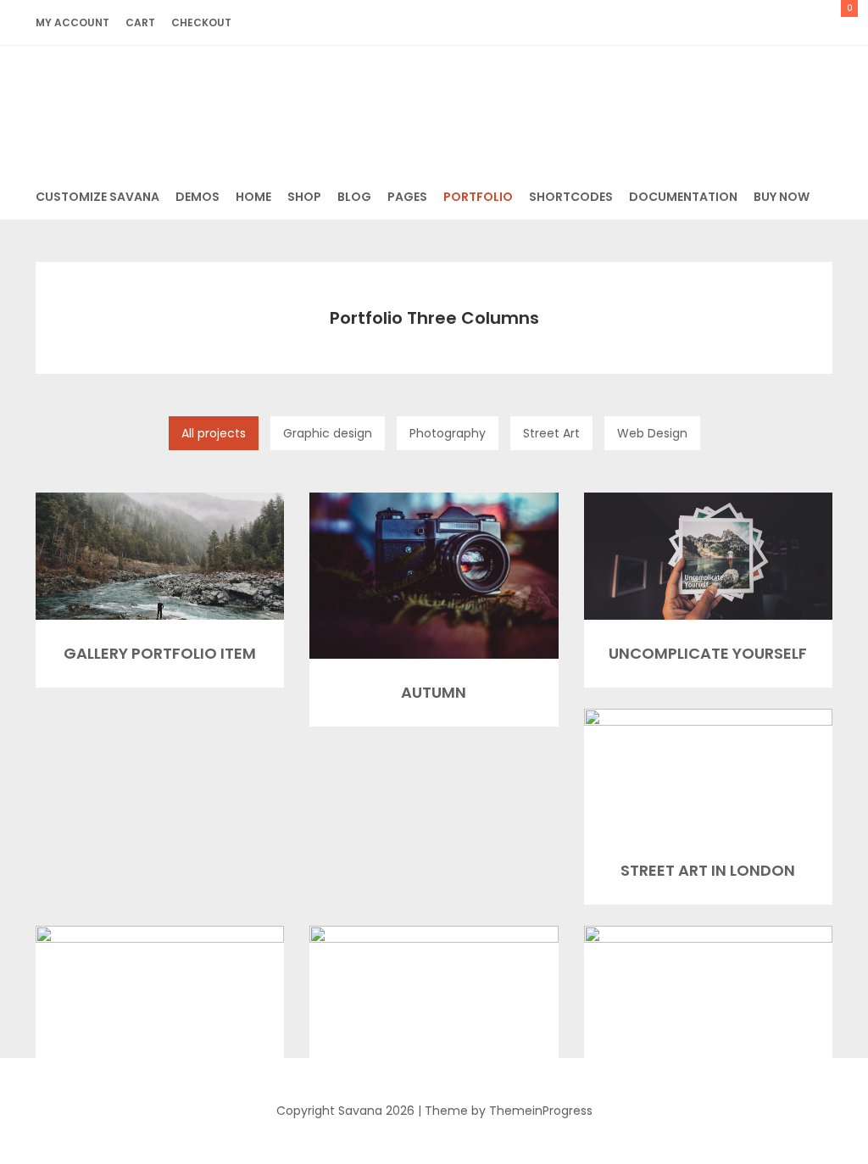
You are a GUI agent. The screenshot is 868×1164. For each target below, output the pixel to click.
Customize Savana (97, 196)
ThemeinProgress (541, 1110)
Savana (434, 105)
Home (253, 196)
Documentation (683, 196)
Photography (447, 433)
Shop (304, 196)
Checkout (201, 22)
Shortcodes (571, 196)
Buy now (782, 196)
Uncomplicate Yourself (708, 653)
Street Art (551, 433)
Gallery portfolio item (160, 653)
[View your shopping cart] (828, 22)
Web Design (652, 433)
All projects (213, 433)
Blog (354, 196)
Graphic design (327, 433)
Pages (407, 196)
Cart (140, 22)
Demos (197, 196)
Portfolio (478, 196)
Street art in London (707, 870)
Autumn (433, 692)
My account (72, 22)
